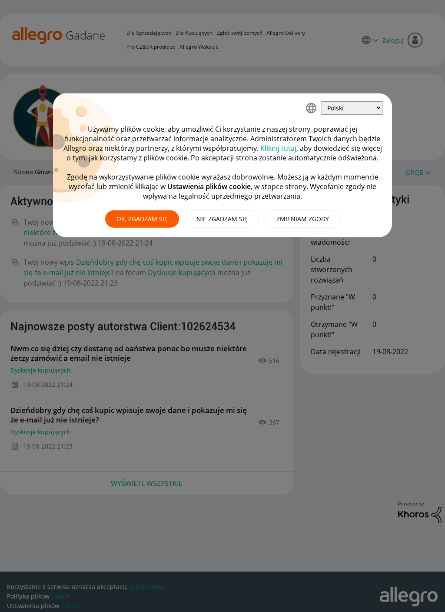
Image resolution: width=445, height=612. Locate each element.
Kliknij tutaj (278, 148)
